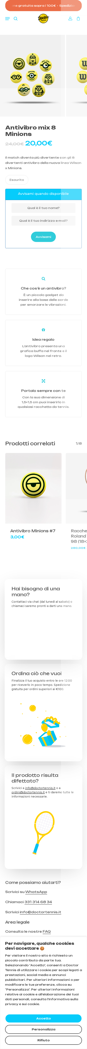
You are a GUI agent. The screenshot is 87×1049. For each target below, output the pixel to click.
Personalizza (43, 1029)
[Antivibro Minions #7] (33, 488)
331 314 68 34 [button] (38, 902)
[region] (43, 993)
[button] (7, 19)
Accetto (43, 1018)
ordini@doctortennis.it (28, 792)
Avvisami (43, 237)
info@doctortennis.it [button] (40, 912)
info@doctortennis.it (40, 788)
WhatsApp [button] (36, 892)
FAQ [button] (47, 931)
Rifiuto (43, 1040)
